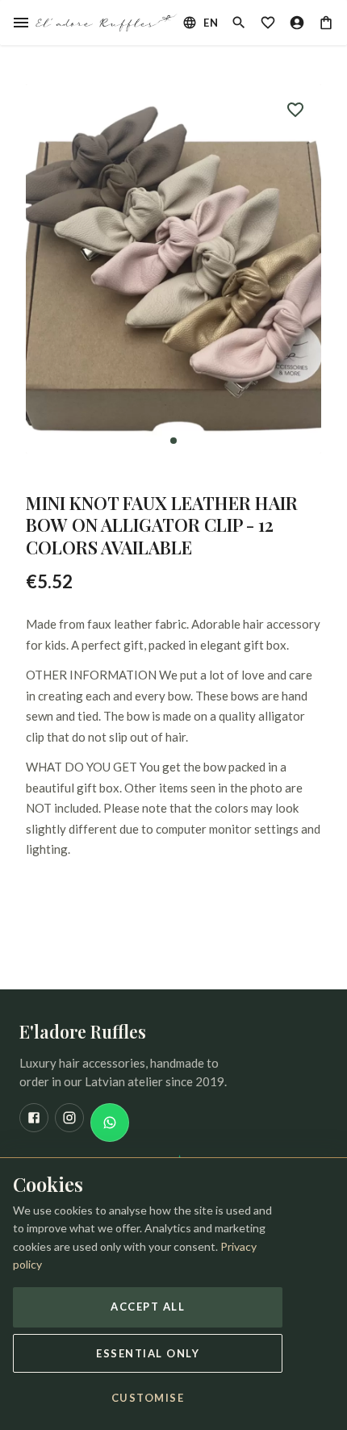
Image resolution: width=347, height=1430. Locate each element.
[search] (238, 22)
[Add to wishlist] (295, 110)
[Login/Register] (296, 22)
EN (210, 22)
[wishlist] (267, 22)
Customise (148, 1397)
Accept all (148, 1306)
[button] (173, 269)
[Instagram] (69, 1117)
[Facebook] (33, 1117)
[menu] (21, 22)
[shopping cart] (326, 22)
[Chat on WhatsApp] (109, 1122)
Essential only (147, 1353)
